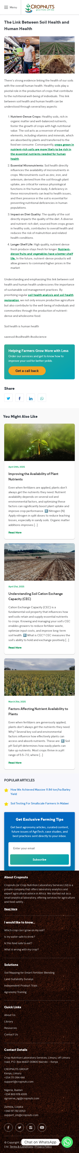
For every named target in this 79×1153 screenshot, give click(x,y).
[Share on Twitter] (8, 398)
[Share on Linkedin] (31, 398)
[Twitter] (19, 1127)
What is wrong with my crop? (21, 949)
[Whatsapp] (67, 1142)
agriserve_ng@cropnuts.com (21, 1098)
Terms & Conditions (21, 1146)
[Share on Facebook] (20, 398)
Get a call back (27, 371)
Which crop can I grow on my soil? (24, 930)
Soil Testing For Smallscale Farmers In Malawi (40, 803)
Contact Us (11, 1034)
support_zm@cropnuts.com (21, 1115)
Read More (14, 532)
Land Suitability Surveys (18, 979)
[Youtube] (42, 1127)
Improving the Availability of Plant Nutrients (33, 476)
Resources (10, 1028)
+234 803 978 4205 (15, 1094)
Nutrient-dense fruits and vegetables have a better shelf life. (42, 253)
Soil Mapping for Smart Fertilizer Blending (29, 972)
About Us (9, 1015)
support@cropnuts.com (18, 1081)
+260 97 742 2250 (14, 1110)
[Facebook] (8, 1127)
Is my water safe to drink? (19, 936)
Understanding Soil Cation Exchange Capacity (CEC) (35, 596)
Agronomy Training (15, 992)
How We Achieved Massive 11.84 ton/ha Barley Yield (40, 792)
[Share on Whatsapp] (42, 398)
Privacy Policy (43, 1146)
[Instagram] (31, 1127)
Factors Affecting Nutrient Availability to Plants (38, 711)
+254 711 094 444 (14, 1077)
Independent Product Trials (20, 985)
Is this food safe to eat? (18, 943)
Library (8, 1021)
